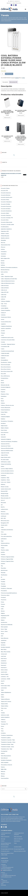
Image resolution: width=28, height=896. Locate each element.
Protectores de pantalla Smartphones (9, 593)
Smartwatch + (4, 667)
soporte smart (4, 672)
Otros (2, 531)
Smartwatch (3, 665)
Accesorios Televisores (6, 215)
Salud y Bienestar (4, 638)
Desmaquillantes (4, 360)
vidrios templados (4, 762)
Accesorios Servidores (5, 208)
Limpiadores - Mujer (5, 477)
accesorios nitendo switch (6, 197)
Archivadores (4, 251)
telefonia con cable (5, 715)
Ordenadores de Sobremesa (7, 529)
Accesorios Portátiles (5, 204)
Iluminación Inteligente (6, 439)
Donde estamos (17, 840)
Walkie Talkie (3, 769)
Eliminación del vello (5, 385)
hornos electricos (4, 432)
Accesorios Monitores (5, 195)
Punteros (3, 604)
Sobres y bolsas (4, 669)
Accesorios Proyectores (6, 206)
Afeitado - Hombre (5, 233)
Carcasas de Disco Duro (6, 321)
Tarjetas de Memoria (5, 699)
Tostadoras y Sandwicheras (7, 735)
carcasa (2, 319)
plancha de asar (4, 570)
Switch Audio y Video (5, 685)
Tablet (2, 690)
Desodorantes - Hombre (6, 362)
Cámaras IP (3, 312)
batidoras (3, 265)
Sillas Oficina (3, 649)
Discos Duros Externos (6, 366)
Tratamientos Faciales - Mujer (7, 744)
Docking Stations (4, 378)
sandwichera (3, 640)
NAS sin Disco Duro (5, 520)
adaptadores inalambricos (6, 229)
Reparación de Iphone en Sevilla (20, 851)
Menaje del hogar (4, 493)
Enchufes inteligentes (5, 387)
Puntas (2, 602)
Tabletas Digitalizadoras (6, 692)
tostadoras (3, 733)
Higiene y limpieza (4, 427)
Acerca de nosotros (4, 846)
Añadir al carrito (9, 73)
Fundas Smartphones (5, 409)
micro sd (2, 500)
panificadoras (4, 538)
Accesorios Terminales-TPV (7, 217)
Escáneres (3, 389)
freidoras (3, 403)
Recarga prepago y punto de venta (7, 848)
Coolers (2, 348)
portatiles (3, 579)
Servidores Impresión (5, 647)
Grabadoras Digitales (5, 416)
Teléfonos (3, 719)
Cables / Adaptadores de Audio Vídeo (9, 278)
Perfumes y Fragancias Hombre (7, 556)
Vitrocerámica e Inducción (6, 764)
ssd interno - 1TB (4, 676)
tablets (2, 694)
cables (2, 274)
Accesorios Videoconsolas (6, 222)
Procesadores (4, 590)
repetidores (3, 617)
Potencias (3, 583)
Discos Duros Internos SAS (7, 371)
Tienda (15, 843)
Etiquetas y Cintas (5, 394)
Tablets (2, 696)
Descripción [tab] (5, 82)
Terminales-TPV (4, 724)
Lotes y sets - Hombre (5, 482)
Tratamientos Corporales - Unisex (8, 742)
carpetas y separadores (6, 328)
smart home (3, 656)
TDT (2, 710)
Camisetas (3, 314)
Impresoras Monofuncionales (7, 448)
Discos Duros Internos (6, 369)
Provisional (3, 597)
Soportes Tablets (4, 674)
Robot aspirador (4, 626)
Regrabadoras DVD (5, 615)
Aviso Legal (3, 838)
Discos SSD (3, 373)
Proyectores (3, 599)
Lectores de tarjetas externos (7, 470)
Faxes (2, 398)
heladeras (3, 418)
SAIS (2, 635)
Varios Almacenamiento (6, 755)
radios (2, 608)
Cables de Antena (5, 285)
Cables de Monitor (5, 287)
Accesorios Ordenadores (6, 201)
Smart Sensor (4, 658)
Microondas (3, 502)
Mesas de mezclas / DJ (5, 498)
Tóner (2, 730)
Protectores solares (5, 595)
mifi (1, 504)
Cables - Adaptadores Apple (7, 276)
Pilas (2, 565)
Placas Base (3, 568)
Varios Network (4, 758)
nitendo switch (4, 525)
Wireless (3, 776)
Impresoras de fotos (5, 443)
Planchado (3, 572)
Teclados (3, 712)
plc (1, 577)
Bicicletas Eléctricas (5, 269)
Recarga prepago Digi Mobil (19, 848)
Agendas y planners (5, 238)
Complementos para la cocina (7, 337)
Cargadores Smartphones (6, 326)
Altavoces (3, 247)
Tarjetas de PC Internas (6, 701)
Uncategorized (4, 751)
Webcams (3, 771)
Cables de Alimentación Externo (8, 281)
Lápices (2, 466)
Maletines (3, 484)
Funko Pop (3, 414)
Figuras (2, 400)
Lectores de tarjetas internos (7, 473)
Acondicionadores (5, 226)
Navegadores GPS (5, 522)
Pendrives (3, 554)
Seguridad (3, 642)
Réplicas (2, 620)
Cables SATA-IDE (4, 292)
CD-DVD (3, 330)
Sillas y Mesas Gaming (5, 651)
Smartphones (4, 663)
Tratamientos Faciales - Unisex (7, 746)
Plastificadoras (4, 574)
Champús (3, 333)
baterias (17, 77)
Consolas (3, 342)
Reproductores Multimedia (6, 624)
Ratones (3, 611)
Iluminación (3, 436)
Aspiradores (3, 253)
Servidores (3, 644)
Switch (2, 683)
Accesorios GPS (4, 190)
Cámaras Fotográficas (5, 310)
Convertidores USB (5, 346)
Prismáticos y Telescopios (6, 588)
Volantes (3, 767)
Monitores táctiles (5, 513)
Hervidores (3, 423)
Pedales (2, 547)
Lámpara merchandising (6, 464)
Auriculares (3, 256)
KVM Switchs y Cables (6, 461)
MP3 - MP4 (3, 518)
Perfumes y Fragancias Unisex (7, 561)
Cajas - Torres (4, 303)
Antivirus (3, 249)
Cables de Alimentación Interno (7, 283)
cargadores (3, 324)
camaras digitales (4, 308)
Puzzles (2, 606)
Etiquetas (3, 391)
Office (2, 527)
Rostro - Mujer (4, 629)
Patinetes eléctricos (5, 543)
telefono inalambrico (5, 717)
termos (2, 726)
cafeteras (3, 299)
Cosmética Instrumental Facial (7, 351)
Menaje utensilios (4, 495)
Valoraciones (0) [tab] (13, 82)
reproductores (4, 622)
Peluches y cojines (5, 550)
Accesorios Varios (5, 219)
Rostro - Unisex (4, 631)
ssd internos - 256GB (5, 678)
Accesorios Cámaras (5, 188)
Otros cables (3, 534)
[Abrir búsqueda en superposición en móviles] (14, 155)
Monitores (3, 511)
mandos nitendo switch (6, 489)
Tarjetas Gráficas (4, 706)
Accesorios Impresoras (6, 192)
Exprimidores (3, 396)
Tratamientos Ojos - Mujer (6, 748)
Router (2, 633)
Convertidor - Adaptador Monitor (8, 344)
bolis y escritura (4, 271)
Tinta (2, 728)
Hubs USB (3, 434)
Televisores (3, 721)
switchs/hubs (4, 687)
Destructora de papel (5, 364)
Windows (3, 773)
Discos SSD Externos (5, 376)
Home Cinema (4, 430)
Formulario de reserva (5, 851)
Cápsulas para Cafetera (6, 317)
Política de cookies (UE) (18, 838)
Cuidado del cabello (5, 353)
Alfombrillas (3, 240)
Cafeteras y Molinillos (5, 301)
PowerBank (3, 586)
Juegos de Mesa (4, 455)
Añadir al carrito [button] (7, 117)
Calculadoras (3, 305)
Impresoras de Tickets (6, 446)
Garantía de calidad (17, 846)
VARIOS (3, 753)
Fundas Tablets (4, 412)
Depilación (3, 357)
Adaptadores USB (5, 231)
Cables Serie (3, 294)
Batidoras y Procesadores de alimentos (9, 267)
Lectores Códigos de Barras (7, 468)
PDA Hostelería (4, 545)
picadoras (3, 563)
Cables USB (3, 296)
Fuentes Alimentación (5, 407)
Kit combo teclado (5, 459)
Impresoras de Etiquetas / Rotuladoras (9, 441)
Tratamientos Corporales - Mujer (8, 739)
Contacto (2, 840)
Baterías (2, 262)
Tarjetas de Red (4, 703)
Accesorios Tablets (5, 213)
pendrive (3, 552)
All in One (3, 242)
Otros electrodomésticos (6, 536)
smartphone (3, 660)
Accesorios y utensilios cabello (7, 224)
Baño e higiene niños (5, 258)
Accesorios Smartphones (6, 210)
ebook (2, 380)
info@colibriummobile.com (7, 870)
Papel (2, 541)
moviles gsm (3, 516)
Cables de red (4, 290)
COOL (23, 77)
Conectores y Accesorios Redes (8, 339)
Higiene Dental (4, 425)
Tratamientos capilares (6, 737)
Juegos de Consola (5, 452)
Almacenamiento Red (5, 244)
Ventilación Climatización (6, 760)
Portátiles (3, 581)
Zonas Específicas (5, 778)
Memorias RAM (4, 491)
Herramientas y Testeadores (7, 421)
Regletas (3, 613)
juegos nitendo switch (5, 457)
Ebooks (2, 382)
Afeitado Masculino (5, 235)
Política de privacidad (18, 836)
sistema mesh (4, 654)
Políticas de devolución (5, 836)
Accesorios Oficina (5, 199)
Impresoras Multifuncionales (7, 450)
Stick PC (3, 681)
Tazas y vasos (4, 708)
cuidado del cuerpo (5, 355)
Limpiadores (3, 475)
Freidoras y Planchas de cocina (7, 405)
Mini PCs (3, 507)
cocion (2, 335)
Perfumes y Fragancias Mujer (7, 559)
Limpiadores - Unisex (5, 479)
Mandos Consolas (4, 486)
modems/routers (4, 509)
